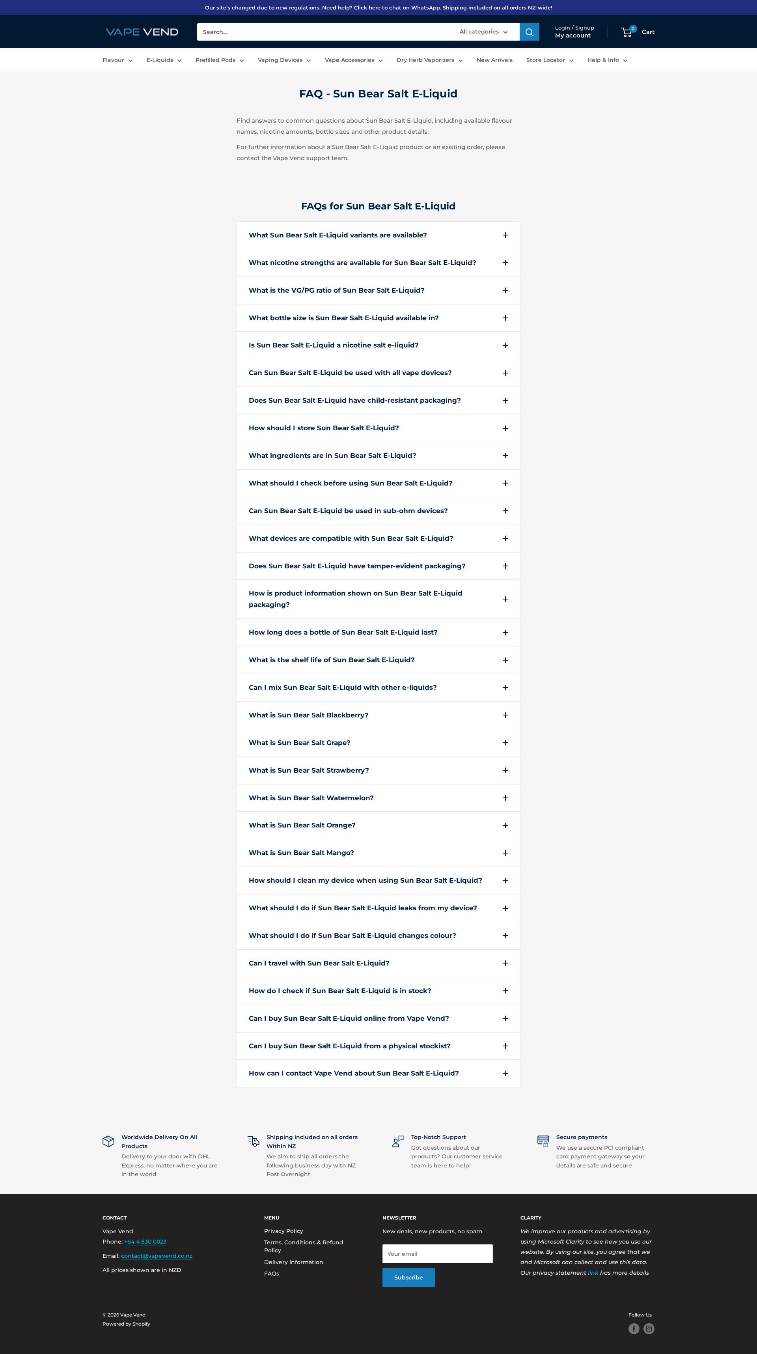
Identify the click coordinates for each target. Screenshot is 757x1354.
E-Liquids (160, 59)
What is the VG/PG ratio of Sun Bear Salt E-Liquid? (337, 290)
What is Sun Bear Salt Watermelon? (311, 798)
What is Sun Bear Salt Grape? (300, 743)
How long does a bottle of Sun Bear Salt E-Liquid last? (343, 632)
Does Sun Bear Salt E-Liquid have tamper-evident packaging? (357, 566)
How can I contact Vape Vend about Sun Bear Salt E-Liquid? (354, 1073)
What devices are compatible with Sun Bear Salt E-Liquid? (351, 538)
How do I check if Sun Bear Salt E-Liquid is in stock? (340, 991)
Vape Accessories (349, 59)
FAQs (271, 1273)
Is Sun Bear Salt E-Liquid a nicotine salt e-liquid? (334, 345)
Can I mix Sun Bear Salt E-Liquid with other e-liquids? (343, 687)
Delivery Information (293, 1262)
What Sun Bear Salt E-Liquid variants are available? (338, 235)
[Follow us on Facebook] (634, 1328)
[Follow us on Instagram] (648, 1328)
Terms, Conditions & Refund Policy (303, 1246)
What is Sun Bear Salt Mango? (301, 853)
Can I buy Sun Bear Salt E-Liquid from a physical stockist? (350, 1046)
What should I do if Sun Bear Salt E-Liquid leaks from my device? (363, 908)
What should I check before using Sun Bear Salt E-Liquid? (351, 483)
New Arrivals (495, 59)
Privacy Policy (283, 1230)
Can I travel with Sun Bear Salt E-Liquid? (319, 963)
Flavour (113, 59)
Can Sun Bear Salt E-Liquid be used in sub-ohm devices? (348, 511)
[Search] (529, 32)
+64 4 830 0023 (145, 1241)
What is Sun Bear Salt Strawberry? (309, 770)
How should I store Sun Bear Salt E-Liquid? (324, 428)
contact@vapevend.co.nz (156, 1255)
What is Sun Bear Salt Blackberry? (309, 715)
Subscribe (408, 1277)
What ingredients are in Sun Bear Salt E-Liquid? (332, 455)
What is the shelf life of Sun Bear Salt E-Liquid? (332, 660)
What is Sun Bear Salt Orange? (302, 825)
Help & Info (603, 59)
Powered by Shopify (126, 1324)
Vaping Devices (280, 59)
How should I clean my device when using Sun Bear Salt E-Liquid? (365, 880)
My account (573, 35)
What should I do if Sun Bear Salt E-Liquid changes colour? (352, 935)
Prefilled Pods (215, 59)
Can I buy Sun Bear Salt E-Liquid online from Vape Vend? (349, 1018)
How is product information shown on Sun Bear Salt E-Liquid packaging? (355, 599)
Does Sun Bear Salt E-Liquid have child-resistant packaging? (355, 400)
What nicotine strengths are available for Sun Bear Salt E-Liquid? (362, 263)
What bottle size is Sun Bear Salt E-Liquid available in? (344, 318)
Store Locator (545, 59)
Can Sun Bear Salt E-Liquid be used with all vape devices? (350, 373)
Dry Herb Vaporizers (425, 59)
